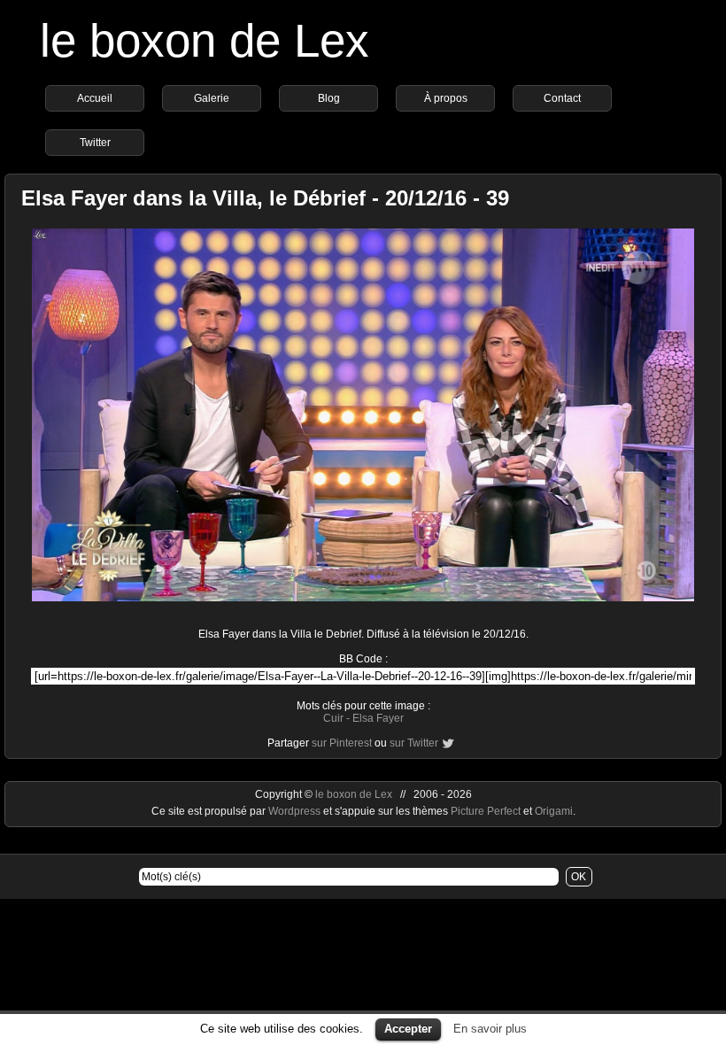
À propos (445, 98)
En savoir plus (490, 1028)
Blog (329, 98)
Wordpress (295, 811)
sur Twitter (414, 743)
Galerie (211, 98)
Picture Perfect (486, 811)
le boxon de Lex (204, 40)
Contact (562, 98)
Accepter (408, 1028)
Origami (554, 811)
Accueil (94, 98)
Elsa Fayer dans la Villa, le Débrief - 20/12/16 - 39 (265, 198)
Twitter (95, 142)
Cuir (333, 718)
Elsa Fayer (378, 718)
